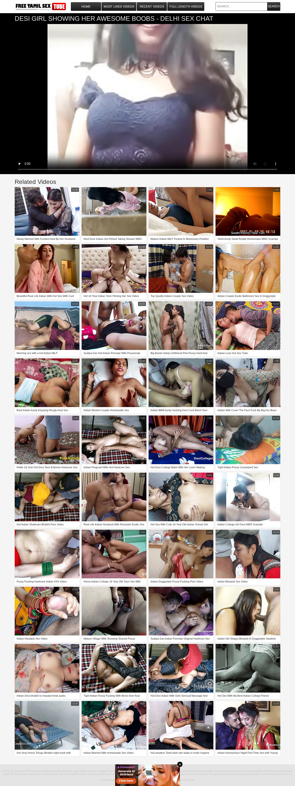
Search (273, 6)
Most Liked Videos (119, 6)
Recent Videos (152, 6)
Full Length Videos (186, 6)
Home (85, 6)
